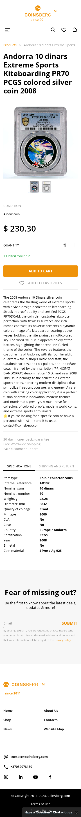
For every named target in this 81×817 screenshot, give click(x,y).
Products (10, 45)
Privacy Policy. (63, 640)
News (7, 729)
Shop (7, 720)
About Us (51, 710)
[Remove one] (55, 245)
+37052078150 (21, 766)
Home (8, 710)
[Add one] (74, 245)
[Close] (77, 812)
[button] (6, 149)
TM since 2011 (41, 15)
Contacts (51, 720)
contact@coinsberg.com (29, 756)
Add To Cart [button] (40, 271)
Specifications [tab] (19, 466)
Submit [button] (69, 623)
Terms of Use (40, 804)
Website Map (54, 729)
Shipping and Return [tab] (56, 466)
